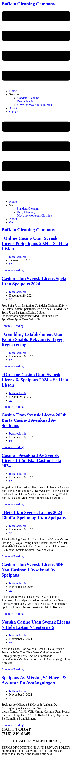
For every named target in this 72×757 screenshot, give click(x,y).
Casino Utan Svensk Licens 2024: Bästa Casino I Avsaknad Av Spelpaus (34, 420)
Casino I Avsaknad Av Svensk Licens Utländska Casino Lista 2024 (31, 460)
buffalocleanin (17, 256)
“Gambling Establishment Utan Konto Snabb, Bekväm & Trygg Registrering (33, 339)
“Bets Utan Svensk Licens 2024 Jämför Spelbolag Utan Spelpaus (34, 515)
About (13, 108)
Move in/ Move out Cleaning (34, 104)
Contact (14, 111)
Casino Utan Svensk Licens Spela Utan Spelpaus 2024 (34, 281)
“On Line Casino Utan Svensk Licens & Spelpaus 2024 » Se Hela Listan (35, 379)
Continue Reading (13, 270)
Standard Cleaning (28, 97)
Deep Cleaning (26, 101)
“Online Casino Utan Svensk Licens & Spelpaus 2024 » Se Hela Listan (35, 243)
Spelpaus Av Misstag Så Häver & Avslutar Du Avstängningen (34, 680)
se (10, 263)
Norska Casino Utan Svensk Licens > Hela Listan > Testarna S (36, 624)
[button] (36, 46)
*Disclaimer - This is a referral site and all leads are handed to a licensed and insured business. (32, 752)
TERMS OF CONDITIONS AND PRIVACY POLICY (36, 747)
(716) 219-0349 (16, 733)
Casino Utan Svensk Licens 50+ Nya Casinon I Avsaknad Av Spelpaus (32, 570)
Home (13, 91)
